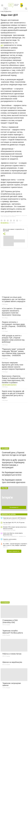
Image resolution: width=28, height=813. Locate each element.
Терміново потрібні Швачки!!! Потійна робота (12, 632)
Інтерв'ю (7, 497)
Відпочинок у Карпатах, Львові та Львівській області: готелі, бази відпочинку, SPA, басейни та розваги (13, 379)
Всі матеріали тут (14, 507)
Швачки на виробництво (12, 662)
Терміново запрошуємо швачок (11, 684)
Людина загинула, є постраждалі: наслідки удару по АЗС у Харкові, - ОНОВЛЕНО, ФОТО (14, 325)
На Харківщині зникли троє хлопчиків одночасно (13, 481)
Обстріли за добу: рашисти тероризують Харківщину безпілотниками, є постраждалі (14, 464)
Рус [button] (6, 8)
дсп (2, 45)
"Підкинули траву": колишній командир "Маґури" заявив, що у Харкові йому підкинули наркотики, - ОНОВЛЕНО (13, 352)
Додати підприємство (14, 551)
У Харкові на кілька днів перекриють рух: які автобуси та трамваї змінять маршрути (13, 299)
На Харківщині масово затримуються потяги (12, 473)
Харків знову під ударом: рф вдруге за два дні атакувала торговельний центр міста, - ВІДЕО (13, 394)
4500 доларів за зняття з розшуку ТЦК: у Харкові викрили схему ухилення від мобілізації (13, 339)
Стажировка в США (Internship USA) (10, 621)
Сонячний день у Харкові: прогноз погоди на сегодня (14, 453)
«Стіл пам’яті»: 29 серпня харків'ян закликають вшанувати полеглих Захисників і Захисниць (12, 311)
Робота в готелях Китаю (11, 654)
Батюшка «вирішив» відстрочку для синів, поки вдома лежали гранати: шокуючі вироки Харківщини (13, 366)
